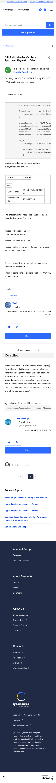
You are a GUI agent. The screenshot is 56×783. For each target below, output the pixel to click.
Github (16, 662)
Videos (16, 587)
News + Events (20, 625)
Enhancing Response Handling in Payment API (26, 497)
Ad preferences (20, 725)
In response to (28, 426)
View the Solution (21, 72)
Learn (16, 582)
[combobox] (28, 25)
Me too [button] (13, 295)
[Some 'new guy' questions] (34, 350)
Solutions (17, 592)
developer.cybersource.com (41, 1)
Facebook (18, 657)
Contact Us (18, 620)
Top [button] (3, 776)
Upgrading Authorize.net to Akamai (22, 504)
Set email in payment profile (18, 526)
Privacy (16, 720)
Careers (17, 630)
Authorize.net (30, 714)
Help (41, 9)
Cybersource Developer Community (8, 9)
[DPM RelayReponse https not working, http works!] (38, 350)
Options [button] (52, 46)
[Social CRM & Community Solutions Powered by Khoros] (47, 777)
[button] (9, 326)
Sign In (45, 9)
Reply (28, 336)
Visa (15, 714)
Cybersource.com (21, 615)
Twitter (16, 652)
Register (17, 555)
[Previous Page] (20, 476)
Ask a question (28, 32)
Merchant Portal (21, 560)
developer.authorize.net (17, 1)
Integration (9, 46)
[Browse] (50, 10)
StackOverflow (20, 668)
